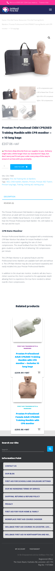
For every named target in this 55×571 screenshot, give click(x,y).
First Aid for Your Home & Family (22, 511)
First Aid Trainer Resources (17, 20)
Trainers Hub (43, 2)
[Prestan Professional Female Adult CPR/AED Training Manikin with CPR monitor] (27, 389)
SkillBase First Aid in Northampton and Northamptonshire (29, 534)
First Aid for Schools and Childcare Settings (28, 481)
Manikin (25, 181)
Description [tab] (9, 196)
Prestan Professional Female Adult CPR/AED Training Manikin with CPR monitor (27, 418)
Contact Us (10, 466)
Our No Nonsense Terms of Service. (22, 489)
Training (20, 184)
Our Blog (9, 473)
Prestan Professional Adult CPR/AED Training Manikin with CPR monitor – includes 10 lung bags (27, 360)
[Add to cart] (39, 373)
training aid (28, 184)
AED (8, 181)
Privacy (9, 504)
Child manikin (16, 181)
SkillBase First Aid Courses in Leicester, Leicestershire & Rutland (29, 527)
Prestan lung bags (9, 184)
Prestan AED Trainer (44, 181)
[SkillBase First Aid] (12, 9)
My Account (20, 549)
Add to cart (19, 167)
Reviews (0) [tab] (9, 203)
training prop (39, 184)
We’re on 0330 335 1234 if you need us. (24, 2)
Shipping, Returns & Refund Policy (22, 496)
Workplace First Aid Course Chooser (23, 519)
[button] (49, 37)
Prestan (32, 181)
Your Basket (35, 549)
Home (4, 20)
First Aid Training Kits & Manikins (23, 179)
